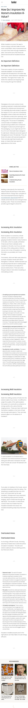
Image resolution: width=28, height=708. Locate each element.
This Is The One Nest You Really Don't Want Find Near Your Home (20, 698)
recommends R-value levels (9, 197)
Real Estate (4, 6)
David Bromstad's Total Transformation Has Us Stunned (20, 679)
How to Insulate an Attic (15, 171)
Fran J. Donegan (6, 20)
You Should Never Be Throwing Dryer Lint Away (6, 698)
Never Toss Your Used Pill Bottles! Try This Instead (6, 679)
